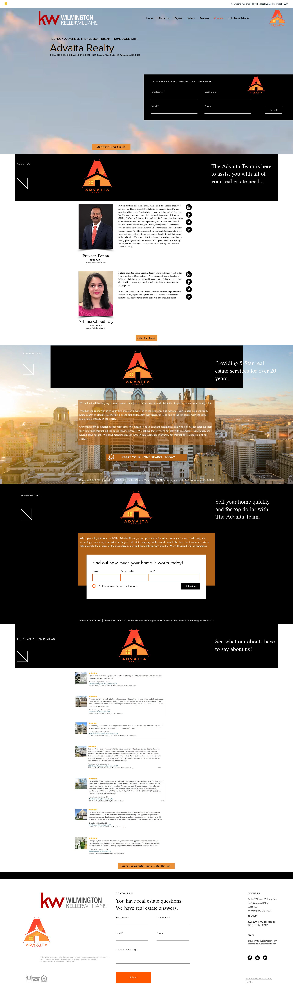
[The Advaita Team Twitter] (189, 222)
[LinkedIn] (257, 957)
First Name (157, 92)
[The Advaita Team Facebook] (189, 215)
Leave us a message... (127, 949)
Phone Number (127, 571)
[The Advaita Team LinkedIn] (189, 230)
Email (154, 106)
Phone (208, 106)
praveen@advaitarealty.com (262, 940)
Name (95, 571)
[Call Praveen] (189, 207)
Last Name (210, 92)
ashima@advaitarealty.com (262, 943)
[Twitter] (265, 957)
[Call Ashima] (189, 274)
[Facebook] (250, 957)
